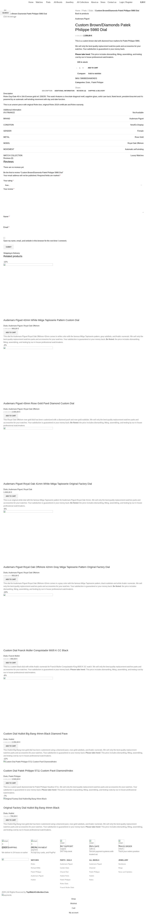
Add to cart (93, 68)
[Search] (135, 2)
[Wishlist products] (137, 2)
